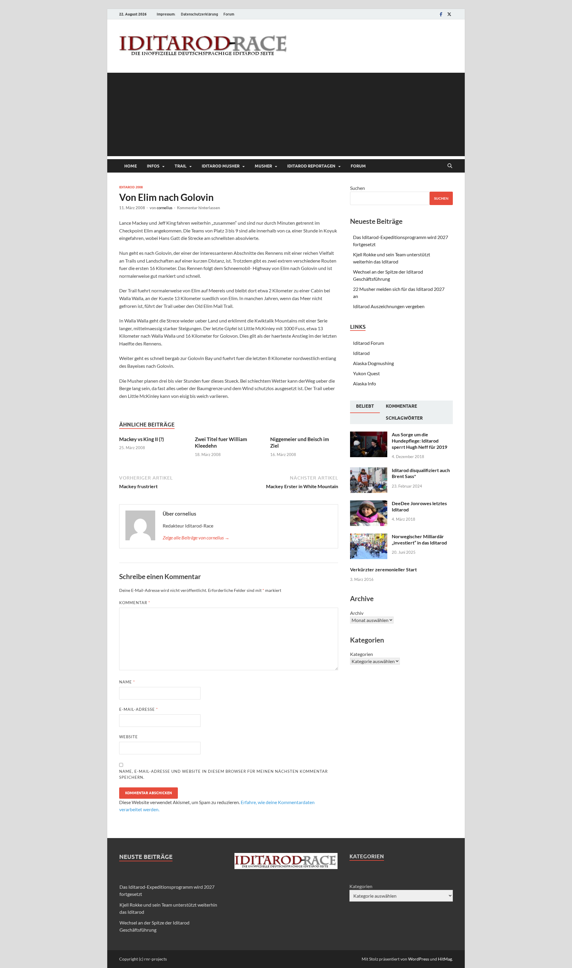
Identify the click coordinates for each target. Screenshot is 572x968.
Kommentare (401, 406)
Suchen (357, 188)
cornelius (164, 207)
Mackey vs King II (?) (141, 439)
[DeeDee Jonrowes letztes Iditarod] (368, 504)
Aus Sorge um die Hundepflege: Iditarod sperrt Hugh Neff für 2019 (419, 441)
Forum (228, 14)
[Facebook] (440, 14)
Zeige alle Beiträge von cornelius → (196, 537)
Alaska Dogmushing (373, 363)
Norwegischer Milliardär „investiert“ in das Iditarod (419, 539)
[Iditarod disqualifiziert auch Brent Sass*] (368, 471)
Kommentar (134, 602)
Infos (153, 166)
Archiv (356, 613)
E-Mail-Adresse (138, 709)
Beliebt (365, 406)
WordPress (418, 958)
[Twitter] (449, 14)
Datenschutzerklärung (199, 14)
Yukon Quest (366, 373)
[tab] (365, 407)
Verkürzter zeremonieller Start (383, 569)
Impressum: (166, 14)
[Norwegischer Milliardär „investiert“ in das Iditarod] (368, 537)
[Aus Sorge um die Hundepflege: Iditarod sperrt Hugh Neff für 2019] (368, 435)
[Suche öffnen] (449, 166)
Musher (263, 166)
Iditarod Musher (221, 166)
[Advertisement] (286, 114)
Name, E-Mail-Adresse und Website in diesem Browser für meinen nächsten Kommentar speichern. (223, 774)
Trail (180, 166)
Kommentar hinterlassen (198, 207)
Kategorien (361, 654)
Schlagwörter (404, 418)
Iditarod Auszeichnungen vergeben (389, 306)
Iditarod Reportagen (311, 166)
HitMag (445, 958)
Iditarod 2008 (131, 187)
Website (128, 736)
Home (130, 166)
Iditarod (361, 353)
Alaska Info (364, 383)
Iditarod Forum (368, 343)
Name (127, 682)
